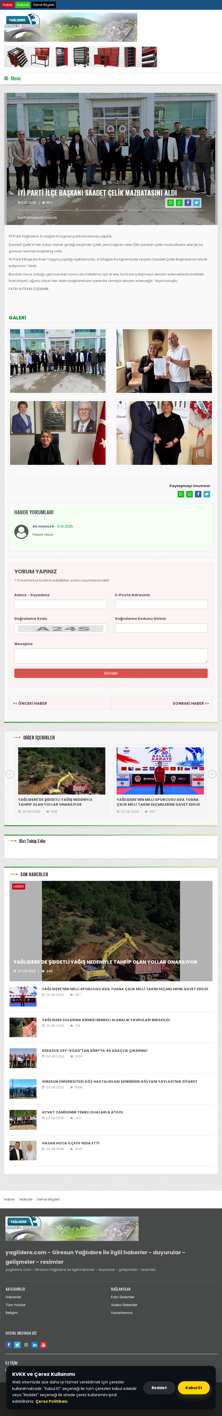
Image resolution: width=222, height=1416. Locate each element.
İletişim (12, 1312)
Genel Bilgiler (43, 4)
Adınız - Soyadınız (32, 595)
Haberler (13, 1297)
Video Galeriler (124, 1304)
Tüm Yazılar (16, 1304)
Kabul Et (193, 1387)
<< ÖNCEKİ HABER (30, 703)
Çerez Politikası (51, 1401)
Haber (7, 4)
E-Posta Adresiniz (132, 595)
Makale (23, 4)
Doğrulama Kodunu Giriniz (140, 618)
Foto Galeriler (123, 1297)
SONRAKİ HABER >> (191, 703)
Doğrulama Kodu (30, 618)
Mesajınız (23, 643)
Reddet (159, 1387)
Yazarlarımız (122, 1312)
